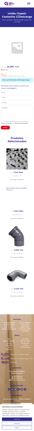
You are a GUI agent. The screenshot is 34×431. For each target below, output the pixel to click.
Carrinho (9, 349)
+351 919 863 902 (17, 378)
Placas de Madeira (25, 341)
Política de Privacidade (21, 123)
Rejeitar (17, 427)
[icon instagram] (25, 389)
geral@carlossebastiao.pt (18, 380)
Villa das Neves (25, 343)
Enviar (5, 127)
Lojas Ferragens (9, 327)
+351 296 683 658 (17, 376)
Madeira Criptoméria (9, 341)
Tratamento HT (25, 324)
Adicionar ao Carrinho (17, 179)
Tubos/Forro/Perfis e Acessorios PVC (16, 76)
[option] (17, 47)
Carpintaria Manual (9, 322)
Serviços (9, 343)
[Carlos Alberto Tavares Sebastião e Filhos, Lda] (9, 3)
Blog (9, 347)
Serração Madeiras (9, 324)
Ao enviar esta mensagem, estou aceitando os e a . (15, 122)
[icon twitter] (12, 389)
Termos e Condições (6, 123)
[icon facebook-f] (9, 389)
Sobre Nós (9, 345)
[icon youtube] (15, 389)
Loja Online (25, 339)
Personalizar (17, 423)
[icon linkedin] (22, 389)
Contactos (25, 345)
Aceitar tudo (17, 419)
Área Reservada (25, 347)
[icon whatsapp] (18, 389)
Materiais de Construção (9, 329)
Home (9, 339)
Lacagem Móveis (25, 327)
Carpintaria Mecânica (25, 322)
